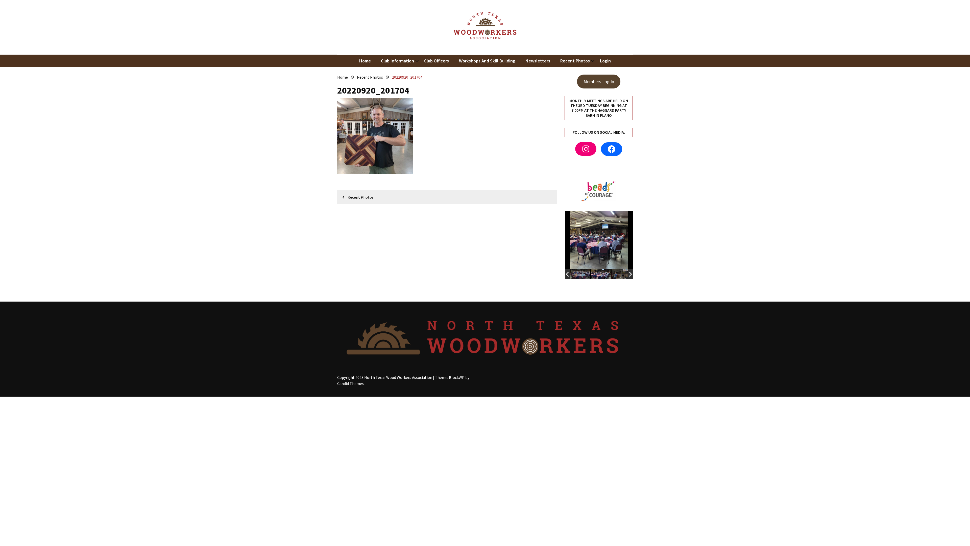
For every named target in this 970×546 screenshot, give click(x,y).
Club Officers (436, 61)
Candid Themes (350, 383)
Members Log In (599, 81)
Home (365, 61)
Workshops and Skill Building (487, 61)
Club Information (397, 61)
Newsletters (537, 61)
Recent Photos (575, 61)
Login (605, 61)
